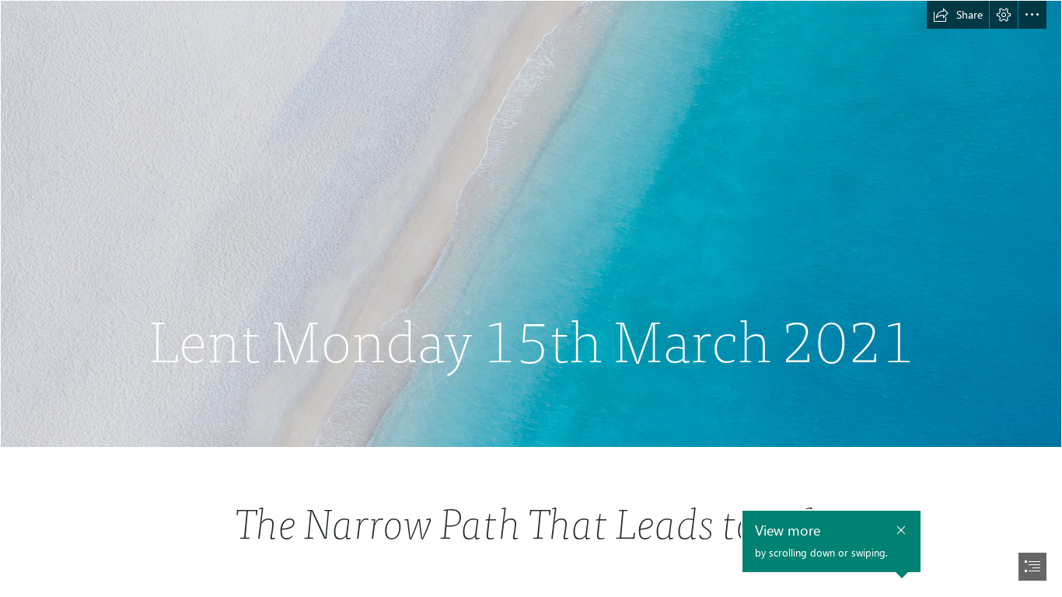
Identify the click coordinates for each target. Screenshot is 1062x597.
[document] (531, 298)
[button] (958, 15)
